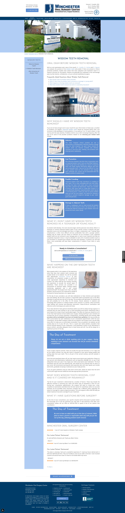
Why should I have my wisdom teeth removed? (63, 79)
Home (26, 18)
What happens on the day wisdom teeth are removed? (65, 83)
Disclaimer (72, 508)
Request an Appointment (74, 259)
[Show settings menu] (95, 116)
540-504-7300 (74, 255)
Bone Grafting (86, 494)
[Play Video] (48, 116)
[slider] (71, 116)
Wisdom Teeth (57, 18)
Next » (51, 467)
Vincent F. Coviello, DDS (92, 4)
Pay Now (91, 18)
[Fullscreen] (98, 116)
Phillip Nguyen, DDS (93, 8)
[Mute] (93, 116)
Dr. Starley (87, 67)
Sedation (85, 493)
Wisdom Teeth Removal (34, 68)
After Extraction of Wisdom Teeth (34, 72)
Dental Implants (48, 18)
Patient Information (42, 507)
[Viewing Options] (2, 510)
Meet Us (75, 18)
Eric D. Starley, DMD (93, 6)
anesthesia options (65, 276)
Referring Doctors (83, 18)
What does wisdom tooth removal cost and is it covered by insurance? (69, 85)
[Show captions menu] (90, 116)
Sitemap (79, 508)
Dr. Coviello (80, 67)
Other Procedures (67, 18)
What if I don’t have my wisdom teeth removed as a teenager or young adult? (71, 81)
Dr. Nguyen (96, 67)
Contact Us (97, 18)
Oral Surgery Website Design (59, 510)
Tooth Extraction (87, 491)
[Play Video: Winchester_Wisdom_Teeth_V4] (73, 101)
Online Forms (39, 18)
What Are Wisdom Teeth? (34, 65)
